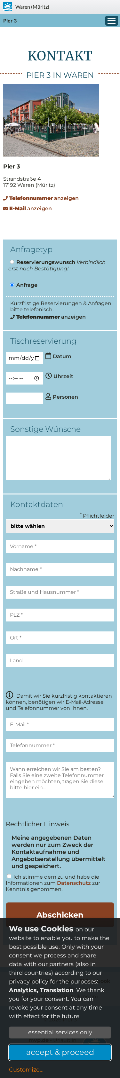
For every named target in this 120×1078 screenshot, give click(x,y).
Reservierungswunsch (45, 262)
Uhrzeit (63, 376)
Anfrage (26, 285)
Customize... (26, 1069)
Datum (62, 356)
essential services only (60, 1032)
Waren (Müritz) (32, 7)
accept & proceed (60, 1052)
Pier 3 (10, 20)
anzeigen (44, 198)
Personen (65, 397)
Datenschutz (74, 883)
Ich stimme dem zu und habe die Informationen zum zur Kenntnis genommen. (53, 883)
